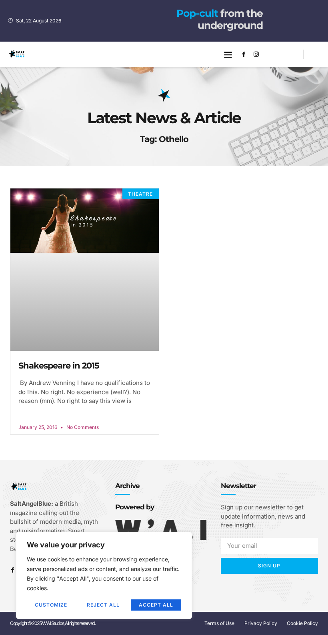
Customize (51, 605)
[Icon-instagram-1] (256, 54)
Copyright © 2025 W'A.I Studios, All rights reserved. (52, 623)
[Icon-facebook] (243, 54)
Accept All (156, 605)
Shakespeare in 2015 (58, 366)
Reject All (103, 605)
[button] (227, 54)
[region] (104, 575)
